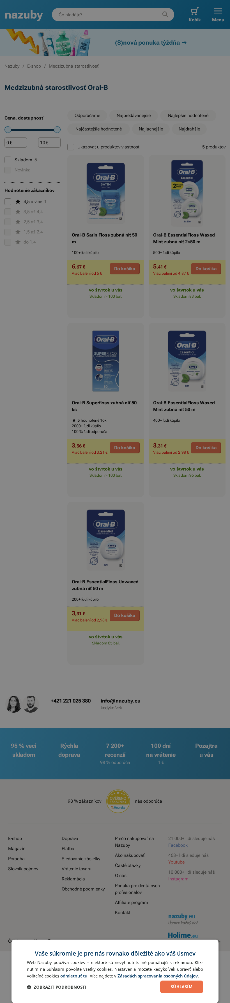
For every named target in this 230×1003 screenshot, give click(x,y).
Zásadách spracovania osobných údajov (158, 976)
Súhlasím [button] (181, 986)
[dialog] (115, 971)
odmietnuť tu (74, 976)
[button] (56, 987)
